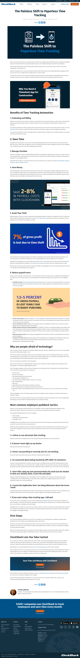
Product (21, 4)
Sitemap (15, 656)
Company (53, 4)
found (18, 363)
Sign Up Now (75, 4)
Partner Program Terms (12, 654)
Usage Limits (33, 654)
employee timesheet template (47, 573)
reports (12, 370)
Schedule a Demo (65, 4)
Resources (44, 4)
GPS (60, 261)
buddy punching (16, 284)
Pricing (37, 4)
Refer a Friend (71, 1)
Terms (6, 654)
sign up (59, 577)
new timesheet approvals (41, 547)
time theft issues (38, 261)
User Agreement (21, 654)
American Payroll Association (31, 282)
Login (77, 1)
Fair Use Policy (27, 654)
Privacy (2, 654)
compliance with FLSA (47, 500)
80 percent (31, 408)
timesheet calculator (63, 573)
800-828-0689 (59, 1)
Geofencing (66, 261)
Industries (29, 4)
